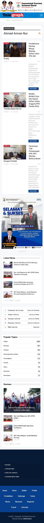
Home (4, 491)
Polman (6, 350)
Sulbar (6, 341)
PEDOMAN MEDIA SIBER (12, 476)
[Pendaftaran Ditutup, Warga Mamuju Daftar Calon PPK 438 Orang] (15, 49)
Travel (13, 507)
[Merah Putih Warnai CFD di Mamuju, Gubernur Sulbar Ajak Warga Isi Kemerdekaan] (8, 265)
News (5, 367)
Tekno (32, 496)
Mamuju (6, 146)
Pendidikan (8, 496)
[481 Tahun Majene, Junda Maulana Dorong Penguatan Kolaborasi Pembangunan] (8, 294)
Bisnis (7, 502)
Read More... (34, 88)
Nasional (6, 371)
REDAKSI (7, 465)
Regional (30, 502)
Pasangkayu (8, 358)
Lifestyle (24, 507)
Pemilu (6, 43)
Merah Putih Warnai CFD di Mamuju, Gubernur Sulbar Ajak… (22, 409)
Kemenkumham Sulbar (11, 354)
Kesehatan (7, 375)
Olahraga (21, 496)
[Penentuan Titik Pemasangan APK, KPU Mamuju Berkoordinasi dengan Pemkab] (15, 152)
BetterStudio (27, 519)
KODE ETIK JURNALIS (11, 473)
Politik (34, 491)
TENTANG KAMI (9, 469)
